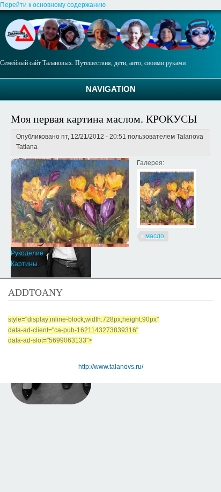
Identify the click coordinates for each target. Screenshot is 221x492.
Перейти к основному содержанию (53, 5)
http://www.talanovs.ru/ (110, 366)
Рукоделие (27, 253)
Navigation (111, 89)
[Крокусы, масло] (167, 226)
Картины (24, 264)
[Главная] (110, 48)
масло (154, 236)
